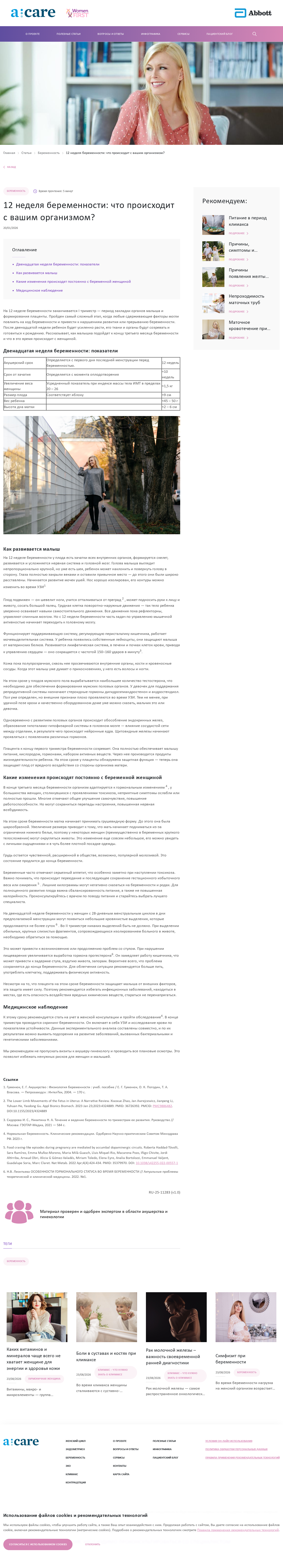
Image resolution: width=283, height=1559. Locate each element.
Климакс (72, 1474)
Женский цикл (76, 1441)
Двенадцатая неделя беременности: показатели (57, 264)
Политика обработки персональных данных (236, 1449)
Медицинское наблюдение (39, 291)
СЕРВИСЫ (118, 1457)
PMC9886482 (162, 1106)
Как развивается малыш (36, 273)
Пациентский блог (220, 34)
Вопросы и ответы (111, 34)
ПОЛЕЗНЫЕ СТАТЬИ (164, 1441)
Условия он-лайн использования (228, 1441)
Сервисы (183, 34)
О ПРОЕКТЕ (119, 1441)
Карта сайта (121, 1474)
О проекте (33, 34)
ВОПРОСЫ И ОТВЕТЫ (125, 1449)
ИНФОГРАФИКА (162, 1449)
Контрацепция (76, 1482)
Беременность (75, 1457)
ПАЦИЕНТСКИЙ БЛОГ (165, 1457)
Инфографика (151, 34)
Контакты (119, 1466)
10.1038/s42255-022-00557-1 (157, 1163)
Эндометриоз (75, 1449)
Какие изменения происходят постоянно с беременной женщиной (73, 282)
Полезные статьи (68, 34)
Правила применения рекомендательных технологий (242, 1457)
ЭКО (68, 1466)
